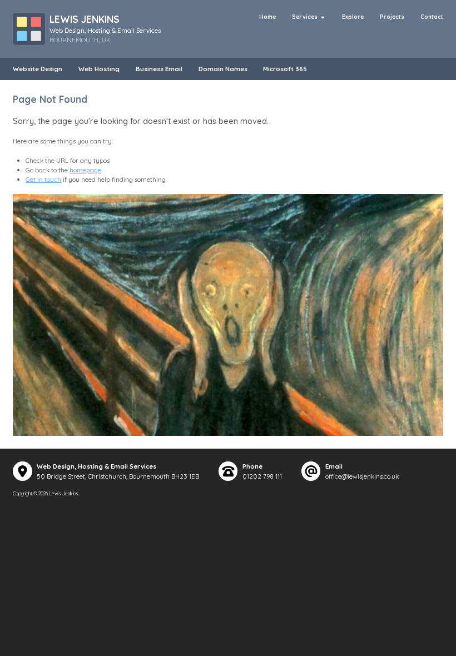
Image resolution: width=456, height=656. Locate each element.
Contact (431, 17)
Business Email (159, 68)
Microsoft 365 (285, 68)
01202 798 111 (262, 476)
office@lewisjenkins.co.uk (362, 476)
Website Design (37, 68)
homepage (85, 170)
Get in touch (43, 179)
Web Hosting (99, 68)
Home (267, 17)
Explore (353, 17)
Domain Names (223, 68)
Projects (392, 17)
